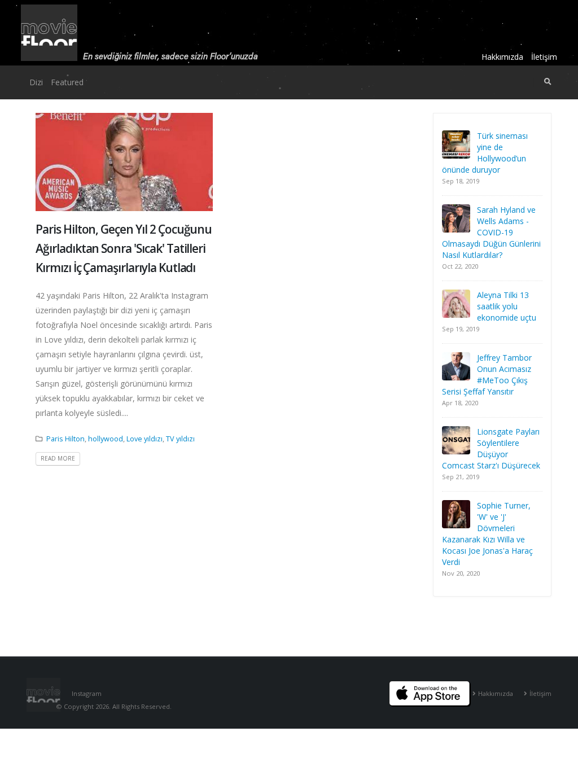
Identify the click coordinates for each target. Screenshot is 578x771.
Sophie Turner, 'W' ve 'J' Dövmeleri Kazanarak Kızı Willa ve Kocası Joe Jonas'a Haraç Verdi (487, 533)
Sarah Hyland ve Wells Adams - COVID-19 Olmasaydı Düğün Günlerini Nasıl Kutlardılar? (491, 232)
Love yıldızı (144, 439)
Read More (58, 458)
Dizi (36, 82)
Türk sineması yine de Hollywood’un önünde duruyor (485, 152)
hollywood (105, 439)
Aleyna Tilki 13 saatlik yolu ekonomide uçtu (506, 306)
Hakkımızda (502, 56)
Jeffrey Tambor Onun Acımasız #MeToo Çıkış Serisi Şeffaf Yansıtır (487, 374)
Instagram (87, 693)
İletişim (544, 56)
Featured (67, 82)
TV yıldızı (180, 439)
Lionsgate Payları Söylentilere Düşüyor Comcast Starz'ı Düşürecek (491, 448)
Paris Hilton (65, 439)
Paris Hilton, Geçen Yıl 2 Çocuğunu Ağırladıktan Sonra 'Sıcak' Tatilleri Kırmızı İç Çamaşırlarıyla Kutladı (124, 248)
